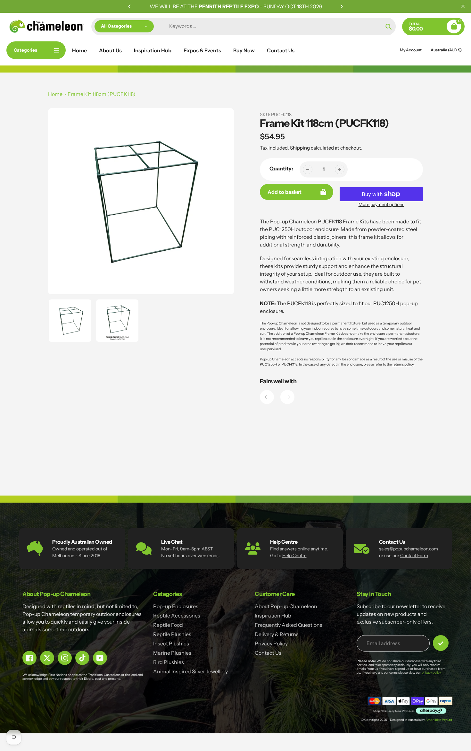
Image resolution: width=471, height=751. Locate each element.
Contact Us (268, 653)
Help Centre (294, 555)
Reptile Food (168, 625)
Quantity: (281, 168)
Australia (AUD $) (446, 49)
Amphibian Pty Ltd (439, 719)
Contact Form (414, 555)
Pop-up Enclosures (175, 606)
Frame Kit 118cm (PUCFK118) (102, 94)
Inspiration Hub (273, 615)
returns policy (403, 364)
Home (55, 94)
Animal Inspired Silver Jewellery (190, 671)
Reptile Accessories (176, 615)
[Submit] (441, 643)
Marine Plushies (172, 653)
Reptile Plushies (172, 634)
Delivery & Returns (277, 634)
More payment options (381, 204)
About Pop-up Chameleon (286, 606)
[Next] (341, 6)
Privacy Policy (271, 643)
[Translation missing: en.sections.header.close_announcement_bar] (463, 6)
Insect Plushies (171, 643)
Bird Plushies (168, 662)
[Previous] (130, 6)
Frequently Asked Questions (288, 625)
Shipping (300, 148)
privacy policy (431, 672)
